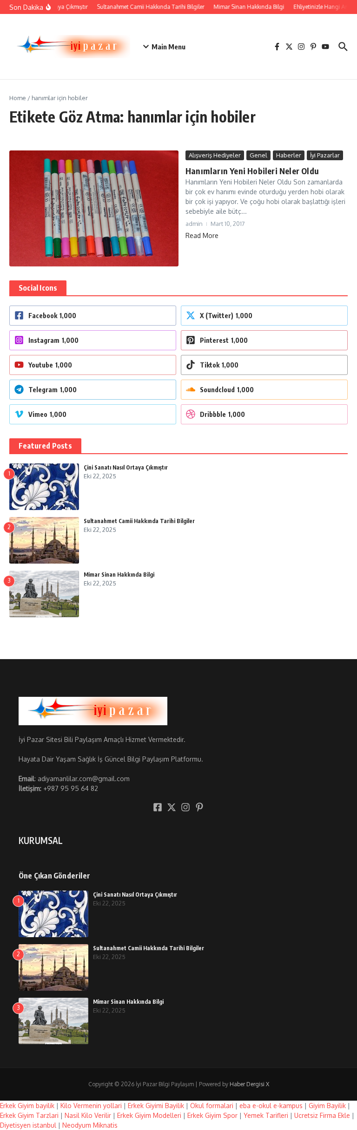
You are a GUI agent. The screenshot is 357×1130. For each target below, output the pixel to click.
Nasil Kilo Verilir (88, 1115)
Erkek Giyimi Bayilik (156, 1106)
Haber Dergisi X (249, 1084)
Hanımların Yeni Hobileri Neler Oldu (252, 170)
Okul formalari (211, 1106)
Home (17, 98)
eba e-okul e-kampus (271, 1106)
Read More (201, 235)
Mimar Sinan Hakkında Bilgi (119, 574)
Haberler (288, 155)
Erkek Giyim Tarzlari (29, 1115)
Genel (258, 155)
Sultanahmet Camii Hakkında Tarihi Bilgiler (139, 520)
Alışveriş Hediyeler (215, 155)
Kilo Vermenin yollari (91, 1106)
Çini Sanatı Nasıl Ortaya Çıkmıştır (126, 467)
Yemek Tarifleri (266, 1115)
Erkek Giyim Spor (212, 1115)
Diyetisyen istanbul (28, 1125)
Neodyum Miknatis (90, 1125)
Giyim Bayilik (327, 1106)
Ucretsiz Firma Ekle (322, 1115)
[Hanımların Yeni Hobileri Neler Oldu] (93, 208)
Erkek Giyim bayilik (27, 1106)
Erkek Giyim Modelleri (149, 1115)
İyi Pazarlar (325, 155)
